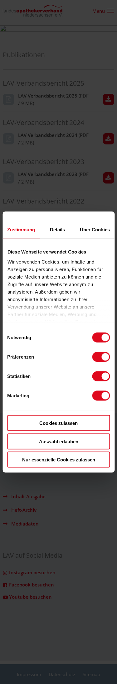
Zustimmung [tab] (21, 229)
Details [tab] (57, 229)
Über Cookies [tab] (95, 229)
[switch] (101, 357)
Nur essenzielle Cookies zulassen (58, 459)
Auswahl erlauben (58, 441)
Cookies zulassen (58, 423)
